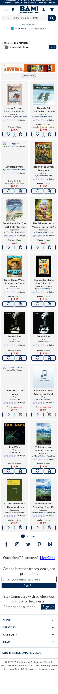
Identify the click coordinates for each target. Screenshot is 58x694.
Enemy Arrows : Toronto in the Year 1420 (14, 109)
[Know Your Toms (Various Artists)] (43, 377)
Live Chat (47, 558)
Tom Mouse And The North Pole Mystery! (14, 225)
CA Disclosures (29, 668)
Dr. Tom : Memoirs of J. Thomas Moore (14, 505)
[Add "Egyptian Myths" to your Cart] (21, 190)
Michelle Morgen (44, 289)
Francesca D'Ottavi (13, 170)
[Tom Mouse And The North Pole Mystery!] (14, 210)
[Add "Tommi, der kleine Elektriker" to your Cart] (50, 304)
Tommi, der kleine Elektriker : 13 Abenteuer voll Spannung (43, 281)
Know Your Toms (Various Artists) (43, 392)
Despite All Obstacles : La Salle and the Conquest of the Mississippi (43, 109)
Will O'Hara (9, 117)
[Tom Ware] (14, 433)
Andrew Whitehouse (44, 232)
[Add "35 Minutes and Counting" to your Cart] (50, 471)
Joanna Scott (20, 232)
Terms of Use (12, 668)
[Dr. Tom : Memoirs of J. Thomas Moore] (14, 490)
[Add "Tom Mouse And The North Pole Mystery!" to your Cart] (21, 247)
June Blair (51, 456)
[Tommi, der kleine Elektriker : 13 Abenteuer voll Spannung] (44, 266)
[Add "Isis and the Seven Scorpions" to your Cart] (50, 190)
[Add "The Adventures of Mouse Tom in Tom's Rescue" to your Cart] (50, 247)
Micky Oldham (40, 456)
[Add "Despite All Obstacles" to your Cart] (50, 134)
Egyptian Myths (14, 166)
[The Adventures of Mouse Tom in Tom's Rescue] (43, 210)
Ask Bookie (20, 28)
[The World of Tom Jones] (14, 377)
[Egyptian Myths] (14, 153)
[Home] (29, 9)
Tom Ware (14, 446)
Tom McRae (14, 336)
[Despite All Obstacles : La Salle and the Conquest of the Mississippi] (43, 94)
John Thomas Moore (15, 512)
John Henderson (16, 289)
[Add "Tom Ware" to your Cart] (21, 471)
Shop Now (29, 75)
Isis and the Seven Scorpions (43, 168)
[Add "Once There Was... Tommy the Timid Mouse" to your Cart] (21, 304)
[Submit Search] (52, 18)
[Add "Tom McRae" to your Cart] (21, 358)
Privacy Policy (46, 668)
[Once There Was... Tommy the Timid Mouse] (14, 266)
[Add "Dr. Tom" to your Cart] (21, 527)
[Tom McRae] (14, 323)
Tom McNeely (21, 117)
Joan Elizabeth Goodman (44, 117)
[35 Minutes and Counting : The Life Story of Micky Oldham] (43, 433)
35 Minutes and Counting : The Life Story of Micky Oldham (43, 448)
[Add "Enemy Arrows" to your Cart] (21, 134)
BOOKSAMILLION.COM (25, 665)
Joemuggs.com (49, 665)
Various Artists (45, 399)
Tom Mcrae (15, 342)
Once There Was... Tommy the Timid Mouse (14, 281)
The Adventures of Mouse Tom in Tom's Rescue (43, 225)
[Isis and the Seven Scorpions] (43, 153)
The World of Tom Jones (14, 392)
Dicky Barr (10, 232)
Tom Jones (15, 399)
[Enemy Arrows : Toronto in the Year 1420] (14, 94)
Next (33, 536)
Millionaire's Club (38, 28)
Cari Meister (42, 175)
